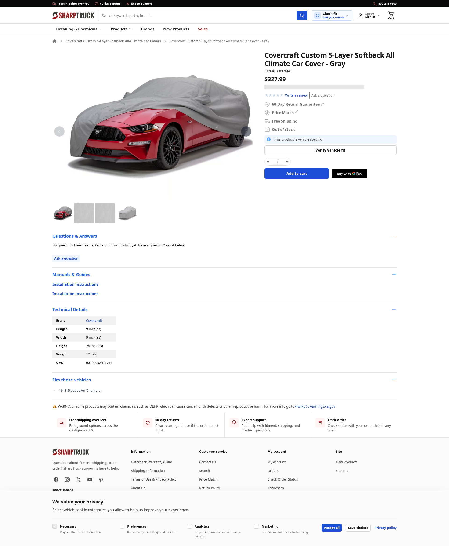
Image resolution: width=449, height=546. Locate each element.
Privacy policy (385, 527)
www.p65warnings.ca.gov (315, 406)
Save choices (358, 527)
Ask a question (322, 95)
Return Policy (209, 488)
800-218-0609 (62, 490)
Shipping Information (148, 470)
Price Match (208, 479)
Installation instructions (75, 284)
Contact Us (207, 462)
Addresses (276, 488)
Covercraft (94, 320)
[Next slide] (246, 131)
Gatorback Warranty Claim (151, 462)
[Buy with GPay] (349, 173)
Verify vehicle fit (330, 150)
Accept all (332, 527)
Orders (273, 470)
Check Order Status (283, 479)
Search (204, 470)
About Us (138, 488)
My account (277, 462)
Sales (203, 29)
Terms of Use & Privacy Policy (153, 479)
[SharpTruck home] (73, 15)
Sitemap (342, 470)
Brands (147, 29)
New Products (176, 29)
